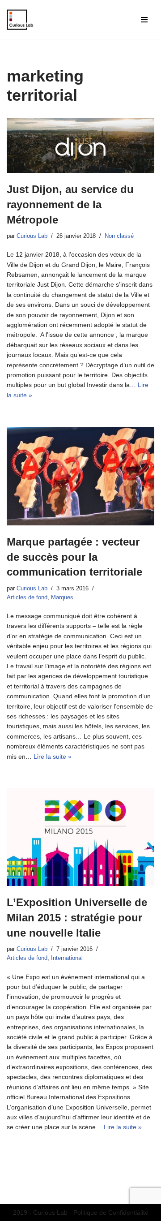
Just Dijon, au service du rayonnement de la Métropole (70, 204)
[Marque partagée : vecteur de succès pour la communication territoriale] (80, 476)
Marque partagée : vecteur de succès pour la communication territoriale (74, 557)
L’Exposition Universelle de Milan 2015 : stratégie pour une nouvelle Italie (77, 917)
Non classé (119, 236)
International (67, 958)
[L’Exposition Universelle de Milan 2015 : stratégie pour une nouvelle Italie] (80, 837)
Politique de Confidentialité (110, 1212)
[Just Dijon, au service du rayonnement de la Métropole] (80, 145)
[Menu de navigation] (144, 20)
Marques (62, 597)
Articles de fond (27, 597)
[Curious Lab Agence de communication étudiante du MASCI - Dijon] (20, 19)
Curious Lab (32, 236)
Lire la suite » (53, 756)
